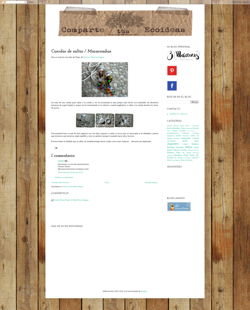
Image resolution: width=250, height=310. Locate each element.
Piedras (184, 150)
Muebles (171, 147)
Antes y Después (192, 126)
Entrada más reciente (60, 183)
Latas (185, 144)
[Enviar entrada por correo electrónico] (55, 147)
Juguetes (173, 143)
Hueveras (186, 136)
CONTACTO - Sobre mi (178, 114)
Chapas (175, 131)
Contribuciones (173, 133)
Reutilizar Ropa (181, 155)
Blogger (144, 291)
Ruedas (170, 158)
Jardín (185, 141)
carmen (61, 161)
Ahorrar (169, 126)
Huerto (178, 136)
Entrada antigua (151, 183)
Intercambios (171, 141)
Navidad (180, 147)
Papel (169, 150)
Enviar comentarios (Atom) (72, 187)
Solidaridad (187, 158)
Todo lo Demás (186, 160)
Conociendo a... (193, 131)
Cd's (168, 131)
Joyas (196, 141)
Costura (196, 133)
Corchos (185, 133)
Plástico (170, 152)
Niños (188, 147)
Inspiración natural (190, 138)
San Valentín (178, 158)
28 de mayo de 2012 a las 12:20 (70, 172)
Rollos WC (194, 155)
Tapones (195, 158)
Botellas (176, 128)
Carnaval (189, 128)
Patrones (176, 150)
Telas (169, 160)
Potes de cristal (183, 153)
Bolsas (169, 128)
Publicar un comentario (64, 177)
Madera (195, 144)
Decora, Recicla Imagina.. (94, 57)
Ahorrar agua (179, 126)
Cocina (182, 130)
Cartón (196, 128)
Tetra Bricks (176, 160)
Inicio (107, 183)
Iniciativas (176, 138)
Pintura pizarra (193, 150)
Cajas (183, 128)
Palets (196, 147)
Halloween (170, 136)
